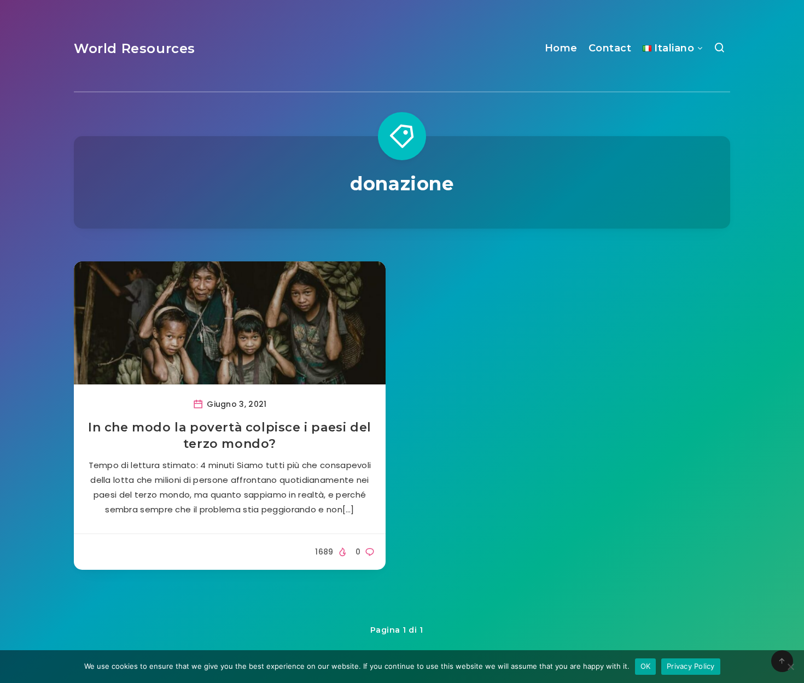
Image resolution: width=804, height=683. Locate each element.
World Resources (134, 48)
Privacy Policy (691, 666)
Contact (610, 48)
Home (561, 48)
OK (645, 666)
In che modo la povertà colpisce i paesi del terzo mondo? (229, 435)
